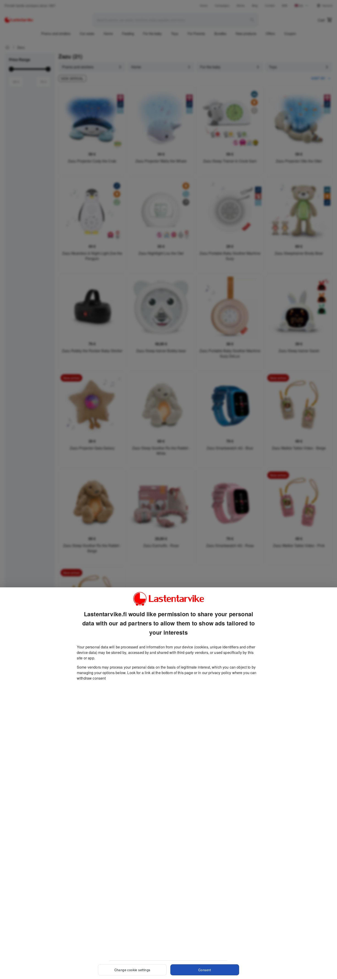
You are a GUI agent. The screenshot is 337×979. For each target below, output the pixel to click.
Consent (204, 970)
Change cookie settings (132, 970)
